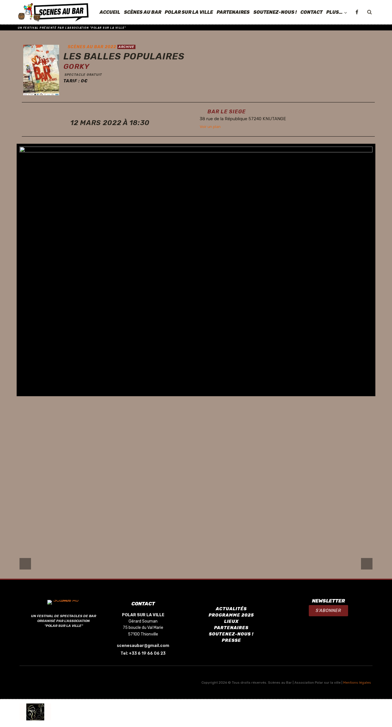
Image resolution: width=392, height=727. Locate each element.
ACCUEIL (110, 12)
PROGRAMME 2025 (231, 615)
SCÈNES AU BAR (142, 12)
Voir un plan (210, 126)
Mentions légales (357, 683)
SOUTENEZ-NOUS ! (275, 12)
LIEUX (231, 621)
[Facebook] (357, 12)
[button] (328, 610)
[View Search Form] (369, 12)
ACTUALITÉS (231, 608)
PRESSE (231, 640)
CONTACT (311, 12)
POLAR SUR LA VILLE (189, 12)
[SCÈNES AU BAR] (54, 12)
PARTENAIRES (233, 12)
